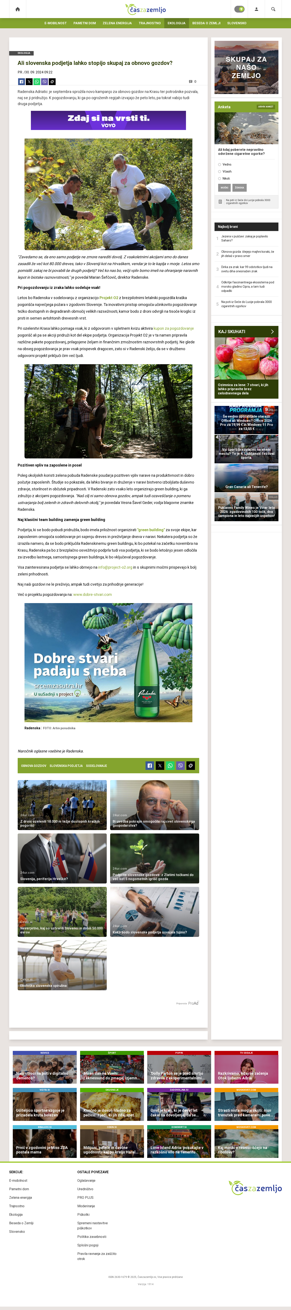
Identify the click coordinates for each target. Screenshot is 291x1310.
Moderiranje (86, 1206)
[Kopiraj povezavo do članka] (52, 81)
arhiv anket (265, 106)
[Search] (273, 9)
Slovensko (236, 23)
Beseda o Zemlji (206, 23)
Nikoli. (226, 178)
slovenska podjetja (66, 766)
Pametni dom (84, 23)
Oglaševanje (86, 1181)
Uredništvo (85, 1189)
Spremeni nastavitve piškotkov (92, 1225)
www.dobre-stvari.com (92, 594)
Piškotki (83, 1215)
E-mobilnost (56, 23)
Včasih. (227, 171)
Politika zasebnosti (91, 1237)
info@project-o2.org (115, 567)
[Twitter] (29, 81)
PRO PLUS (85, 1198)
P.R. (20, 72)
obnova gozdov (33, 766)
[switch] (239, 9)
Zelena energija (117, 23)
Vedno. (227, 164)
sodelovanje (96, 766)
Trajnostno (150, 23)
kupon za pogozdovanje (174, 328)
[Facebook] (21, 81)
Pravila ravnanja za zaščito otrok (97, 1256)
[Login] (256, 9)
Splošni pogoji (87, 1245)
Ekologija (177, 23)
